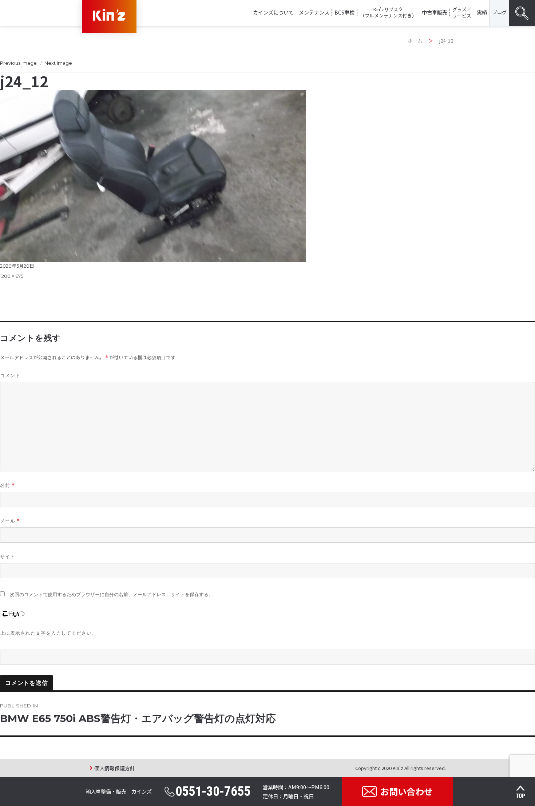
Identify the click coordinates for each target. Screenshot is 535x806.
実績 (482, 12)
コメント (10, 375)
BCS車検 (344, 12)
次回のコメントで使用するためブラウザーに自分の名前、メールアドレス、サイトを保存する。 (111, 594)
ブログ (499, 12)
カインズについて (273, 12)
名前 (7, 485)
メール (10, 521)
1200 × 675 (11, 276)
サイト (7, 556)
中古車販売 (434, 12)
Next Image (58, 63)
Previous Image (18, 63)
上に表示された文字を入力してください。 (48, 633)
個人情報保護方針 (114, 768)
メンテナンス (314, 12)
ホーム (415, 40)
